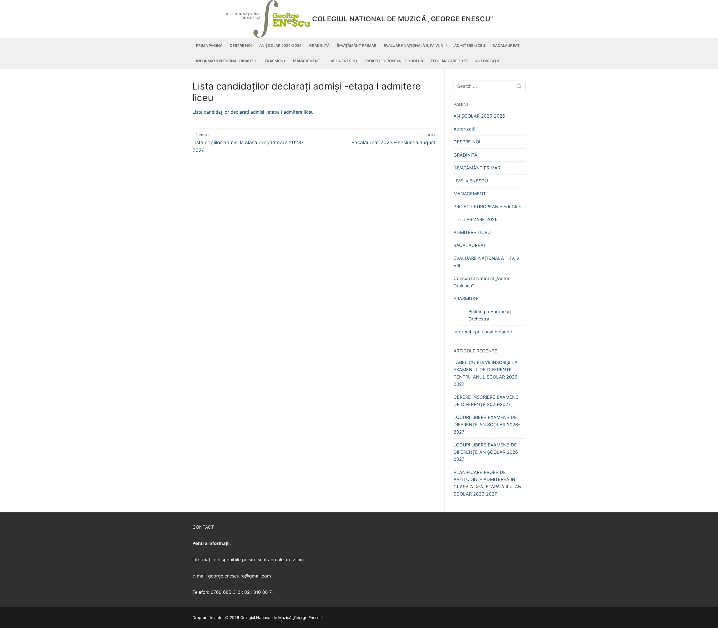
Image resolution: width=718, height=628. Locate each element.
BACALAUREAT (470, 245)
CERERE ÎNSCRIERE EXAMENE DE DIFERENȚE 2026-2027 (486, 400)
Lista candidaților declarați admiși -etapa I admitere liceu (253, 112)
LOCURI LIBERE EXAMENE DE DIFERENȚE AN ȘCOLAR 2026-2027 (487, 424)
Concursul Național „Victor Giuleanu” (482, 282)
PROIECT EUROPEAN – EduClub (487, 206)
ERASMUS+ (466, 298)
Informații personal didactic (483, 331)
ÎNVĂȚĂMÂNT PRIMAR (477, 168)
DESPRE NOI (467, 142)
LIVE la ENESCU (471, 181)
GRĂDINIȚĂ (465, 155)
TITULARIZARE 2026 (476, 219)
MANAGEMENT (470, 193)
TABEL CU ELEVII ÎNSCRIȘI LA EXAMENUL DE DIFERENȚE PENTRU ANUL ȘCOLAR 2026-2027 (486, 373)
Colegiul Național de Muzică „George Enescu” (402, 19)
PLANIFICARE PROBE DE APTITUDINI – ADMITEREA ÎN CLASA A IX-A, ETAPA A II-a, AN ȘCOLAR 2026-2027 (487, 483)
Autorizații (464, 129)
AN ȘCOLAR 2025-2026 (479, 116)
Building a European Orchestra (489, 315)
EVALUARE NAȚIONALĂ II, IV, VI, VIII (488, 261)
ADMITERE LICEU (472, 232)
